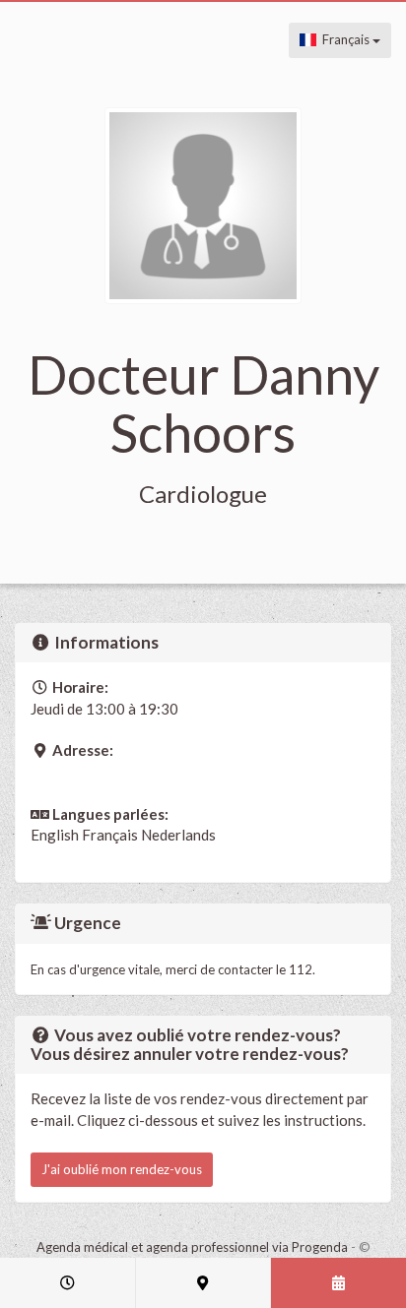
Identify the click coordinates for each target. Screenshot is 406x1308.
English (55, 834)
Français (344, 39)
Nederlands (178, 834)
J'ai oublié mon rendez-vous (121, 1169)
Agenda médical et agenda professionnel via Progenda (192, 1247)
